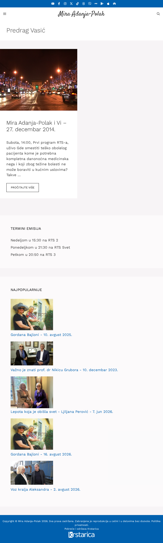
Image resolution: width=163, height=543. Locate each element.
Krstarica (93, 528)
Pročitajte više (22, 187)
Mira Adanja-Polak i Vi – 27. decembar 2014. (36, 126)
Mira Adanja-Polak (81, 14)
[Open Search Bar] (158, 13)
